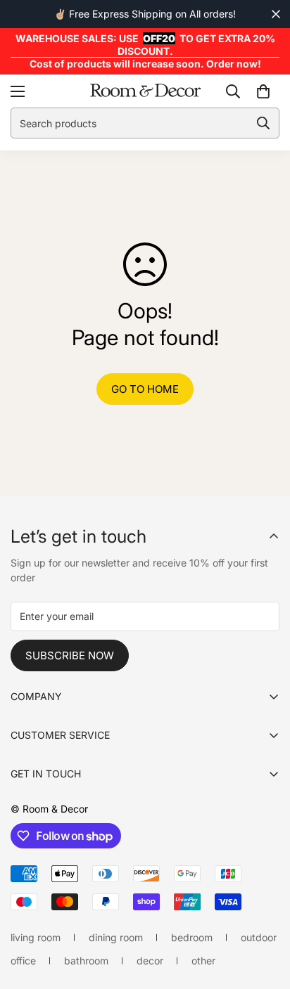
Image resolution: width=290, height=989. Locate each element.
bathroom (86, 961)
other (203, 961)
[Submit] (263, 123)
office (23, 961)
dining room (116, 937)
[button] (263, 91)
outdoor (259, 937)
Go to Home (145, 389)
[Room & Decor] (145, 91)
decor (150, 961)
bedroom (192, 937)
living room (36, 937)
